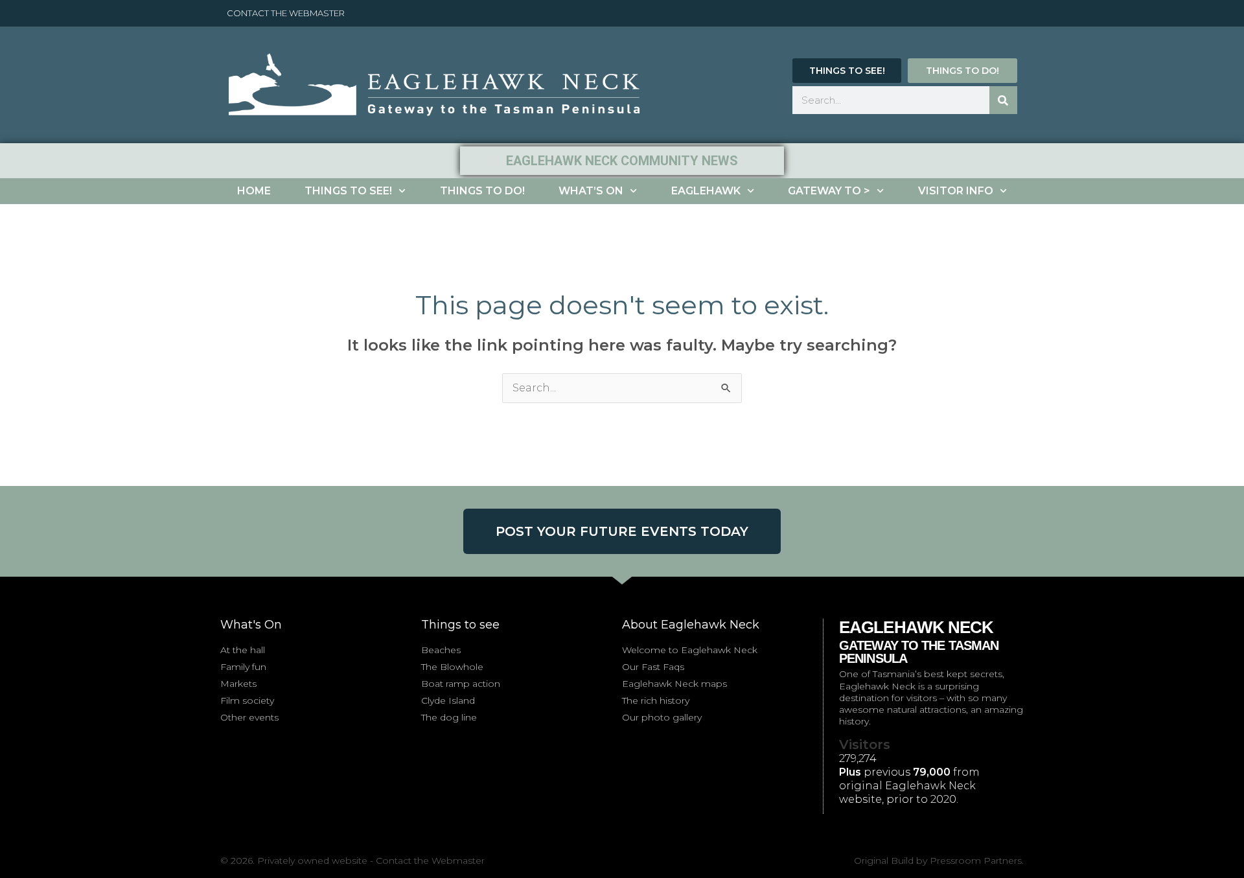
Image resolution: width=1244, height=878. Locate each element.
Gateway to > (829, 191)
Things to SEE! (348, 191)
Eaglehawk (706, 191)
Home (254, 191)
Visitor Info (955, 191)
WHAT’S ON (591, 191)
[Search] (1003, 100)
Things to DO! (482, 191)
